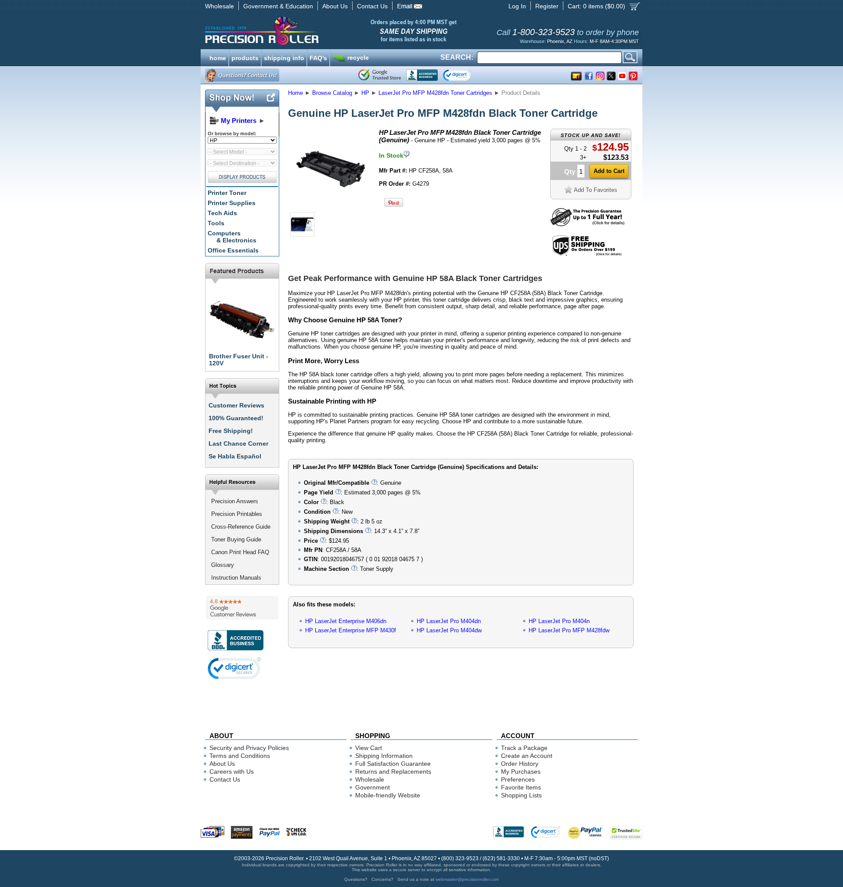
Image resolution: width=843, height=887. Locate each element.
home (217, 57)
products (245, 57)
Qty (569, 171)
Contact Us (372, 6)
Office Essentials (233, 250)
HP (365, 93)
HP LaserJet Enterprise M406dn (345, 621)
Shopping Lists (521, 795)
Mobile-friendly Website (387, 795)
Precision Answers (234, 501)
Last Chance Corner (238, 443)
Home (295, 93)
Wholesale (219, 6)
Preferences (518, 779)
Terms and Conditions (239, 755)
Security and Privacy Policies (249, 747)
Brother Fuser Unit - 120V (238, 360)
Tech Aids (222, 212)
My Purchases (520, 771)
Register (546, 6)
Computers (232, 237)
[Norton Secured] (464, 75)
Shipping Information (384, 755)
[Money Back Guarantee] (587, 224)
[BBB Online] (422, 75)
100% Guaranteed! (236, 418)
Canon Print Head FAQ (240, 552)
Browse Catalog (332, 93)
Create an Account (526, 755)
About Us (335, 6)
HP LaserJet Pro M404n (559, 621)
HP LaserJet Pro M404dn (449, 621)
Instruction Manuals (236, 577)
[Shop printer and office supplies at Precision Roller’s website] (307, 31)
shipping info (284, 57)
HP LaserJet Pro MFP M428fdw (569, 630)
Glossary (222, 565)
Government (372, 787)
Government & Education (278, 6)
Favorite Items (521, 787)
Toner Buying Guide (236, 539)
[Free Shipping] (586, 254)
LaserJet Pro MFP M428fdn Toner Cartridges (435, 93)
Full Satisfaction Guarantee (393, 763)
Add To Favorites (595, 190)
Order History (519, 763)
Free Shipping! (231, 430)
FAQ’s (318, 57)
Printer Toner (227, 192)
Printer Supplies (232, 202)
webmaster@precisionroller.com (467, 879)
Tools (216, 223)
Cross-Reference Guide (240, 526)
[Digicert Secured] (234, 668)
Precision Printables (236, 514)
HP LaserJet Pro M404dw (449, 630)
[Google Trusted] (379, 75)
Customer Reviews (236, 405)
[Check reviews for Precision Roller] (242, 608)
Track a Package (524, 747)
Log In (517, 6)
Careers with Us (231, 771)
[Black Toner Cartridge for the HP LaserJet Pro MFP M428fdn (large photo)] (330, 207)
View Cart (368, 747)
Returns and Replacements (393, 771)
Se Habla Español (235, 456)
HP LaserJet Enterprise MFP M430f (350, 630)
